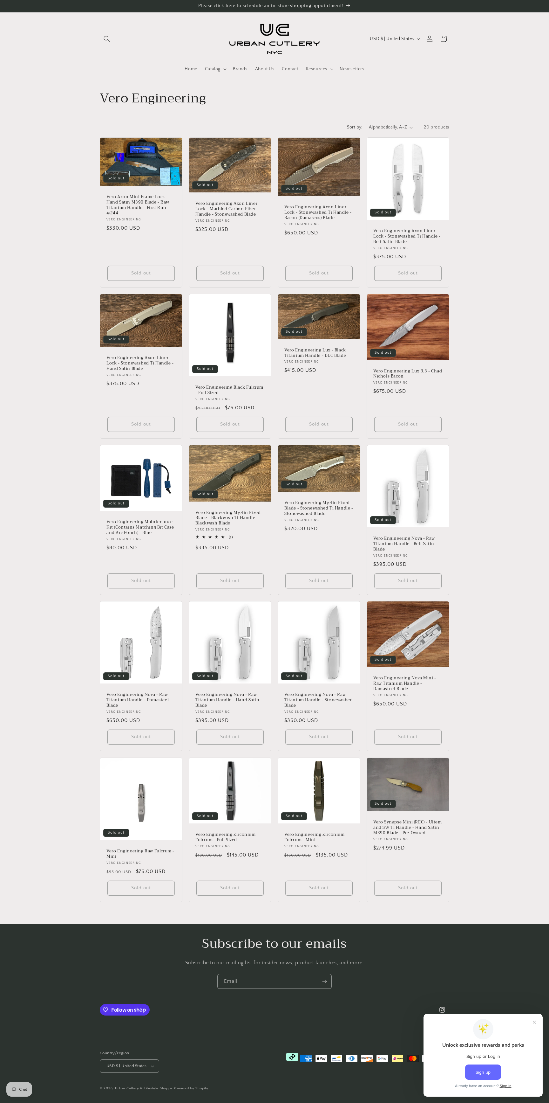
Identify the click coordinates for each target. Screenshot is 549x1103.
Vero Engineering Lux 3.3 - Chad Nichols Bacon (407, 373)
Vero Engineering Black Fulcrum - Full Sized (229, 390)
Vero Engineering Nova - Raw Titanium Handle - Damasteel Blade (137, 700)
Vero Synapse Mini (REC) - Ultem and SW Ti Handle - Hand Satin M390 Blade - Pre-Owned (407, 828)
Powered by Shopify (191, 1088)
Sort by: (355, 127)
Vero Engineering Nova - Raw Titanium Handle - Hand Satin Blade (227, 700)
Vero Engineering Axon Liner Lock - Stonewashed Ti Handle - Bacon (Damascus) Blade (318, 213)
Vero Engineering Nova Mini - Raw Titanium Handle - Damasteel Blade (404, 684)
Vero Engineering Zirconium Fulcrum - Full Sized (225, 837)
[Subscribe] (324, 981)
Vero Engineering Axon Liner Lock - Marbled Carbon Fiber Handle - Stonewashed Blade (226, 209)
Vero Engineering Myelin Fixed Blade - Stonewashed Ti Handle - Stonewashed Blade (318, 508)
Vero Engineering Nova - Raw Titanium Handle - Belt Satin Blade (404, 544)
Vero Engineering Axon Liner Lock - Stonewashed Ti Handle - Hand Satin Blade (140, 363)
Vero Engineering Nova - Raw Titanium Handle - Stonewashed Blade (318, 700)
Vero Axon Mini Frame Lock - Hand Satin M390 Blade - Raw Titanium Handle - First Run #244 (137, 205)
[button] (107, 39)
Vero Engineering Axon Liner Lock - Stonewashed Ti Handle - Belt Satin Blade (407, 236)
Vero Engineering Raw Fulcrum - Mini (140, 854)
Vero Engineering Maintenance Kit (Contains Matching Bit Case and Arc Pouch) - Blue (140, 527)
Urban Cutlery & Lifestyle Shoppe (144, 1088)
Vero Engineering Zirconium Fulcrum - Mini (314, 837)
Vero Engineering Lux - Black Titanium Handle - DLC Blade (315, 353)
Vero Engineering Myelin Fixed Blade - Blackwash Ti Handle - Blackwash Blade (228, 518)
